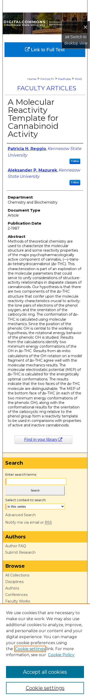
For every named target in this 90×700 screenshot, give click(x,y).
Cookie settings (30, 648)
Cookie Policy (61, 654)
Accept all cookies (45, 672)
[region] (45, 651)
